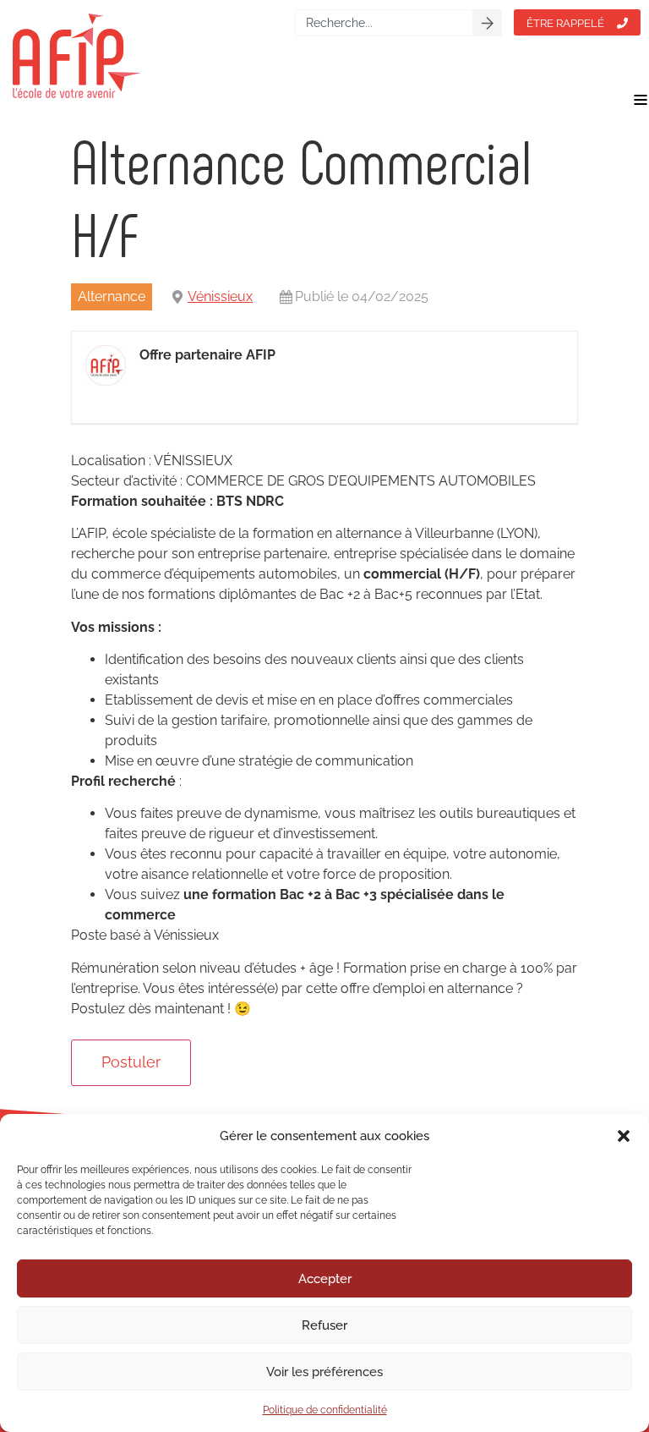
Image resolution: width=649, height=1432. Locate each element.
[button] (623, 1135)
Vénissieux (220, 296)
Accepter (325, 1279)
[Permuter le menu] (640, 99)
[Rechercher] (487, 22)
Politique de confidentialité (325, 1410)
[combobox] (384, 22)
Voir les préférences (324, 1372)
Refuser (324, 1325)
